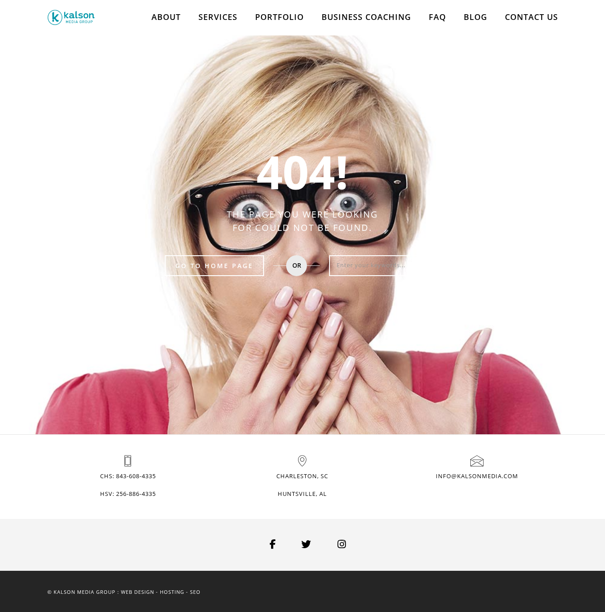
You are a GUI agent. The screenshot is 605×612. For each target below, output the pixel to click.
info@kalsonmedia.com (477, 476)
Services (217, 17)
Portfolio (279, 17)
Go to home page (214, 265)
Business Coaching (366, 17)
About (166, 17)
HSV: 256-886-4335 (128, 494)
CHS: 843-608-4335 (128, 476)
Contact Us (531, 17)
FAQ (437, 17)
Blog (475, 17)
